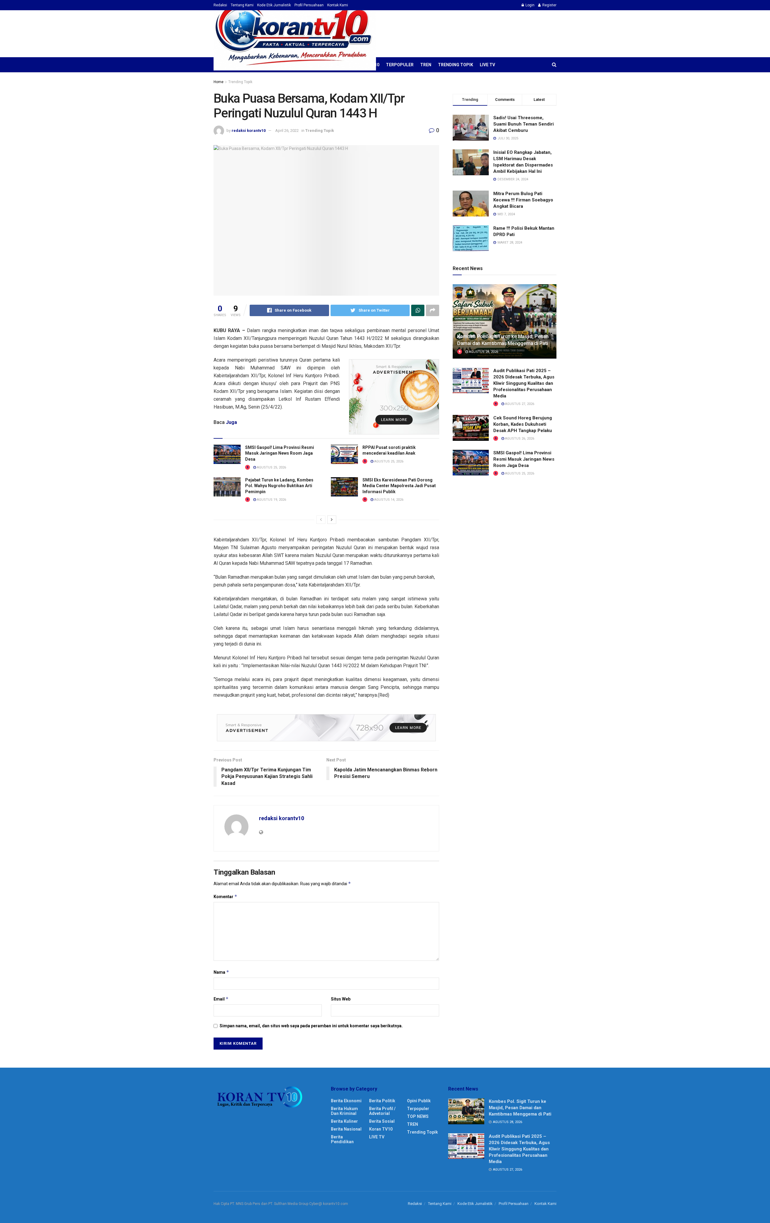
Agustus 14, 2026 (388, 500)
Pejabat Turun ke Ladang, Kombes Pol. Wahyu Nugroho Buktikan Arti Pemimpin (279, 486)
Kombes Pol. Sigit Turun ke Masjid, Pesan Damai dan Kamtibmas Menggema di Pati (520, 1108)
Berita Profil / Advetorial (382, 1111)
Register (548, 5)
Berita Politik (382, 1100)
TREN (425, 64)
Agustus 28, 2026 (483, 352)
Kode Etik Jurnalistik (274, 5)
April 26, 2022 (287, 130)
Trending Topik (455, 64)
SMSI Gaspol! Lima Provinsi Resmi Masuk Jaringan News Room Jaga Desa (279, 453)
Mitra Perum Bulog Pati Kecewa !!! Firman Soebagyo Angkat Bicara (523, 200)
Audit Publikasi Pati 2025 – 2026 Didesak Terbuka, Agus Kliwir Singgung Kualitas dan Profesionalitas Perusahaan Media (523, 383)
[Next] (331, 519)
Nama (221, 972)
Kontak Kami (337, 5)
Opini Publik (419, 1100)
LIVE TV (487, 64)
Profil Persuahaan (309, 5)
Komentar (225, 896)
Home (218, 82)
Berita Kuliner (344, 1121)
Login (529, 5)
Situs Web (340, 999)
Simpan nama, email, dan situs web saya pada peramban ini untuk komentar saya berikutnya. (311, 1025)
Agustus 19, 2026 (271, 500)
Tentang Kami (242, 5)
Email (221, 999)
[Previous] (320, 519)
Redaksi (220, 5)
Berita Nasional (346, 1129)
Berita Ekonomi (346, 1100)
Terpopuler (400, 64)
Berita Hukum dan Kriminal (344, 1111)
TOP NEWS (418, 1116)
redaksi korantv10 (249, 130)
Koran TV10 (381, 1129)
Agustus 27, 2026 (519, 404)
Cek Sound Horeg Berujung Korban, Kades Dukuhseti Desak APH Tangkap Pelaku (522, 424)
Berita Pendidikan (342, 1139)
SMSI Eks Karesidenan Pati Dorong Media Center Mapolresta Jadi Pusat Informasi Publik (399, 486)
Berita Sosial (382, 1121)
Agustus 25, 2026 (271, 467)
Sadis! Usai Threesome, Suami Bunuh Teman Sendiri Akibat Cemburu (523, 124)
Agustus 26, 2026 (519, 438)
